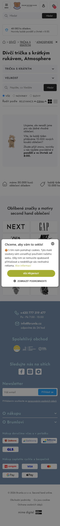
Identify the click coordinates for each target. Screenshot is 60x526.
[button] (30, 281)
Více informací (23, 265)
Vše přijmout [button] (31, 273)
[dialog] (30, 263)
